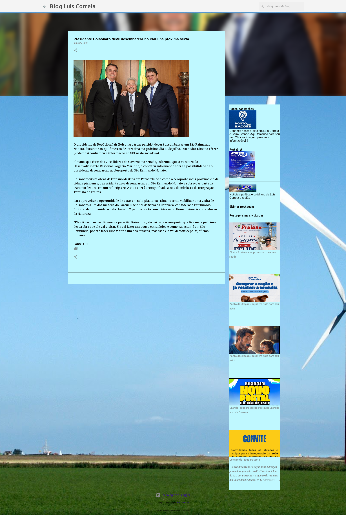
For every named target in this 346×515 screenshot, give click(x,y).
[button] (76, 50)
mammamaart (183, 502)
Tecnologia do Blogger (175, 495)
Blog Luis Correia (73, 6)
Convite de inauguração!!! (244, 459)
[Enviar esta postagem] (76, 249)
